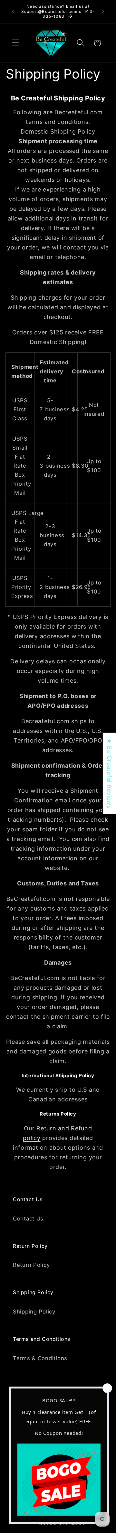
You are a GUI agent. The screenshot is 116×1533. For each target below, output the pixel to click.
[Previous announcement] (13, 12)
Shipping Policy (34, 1311)
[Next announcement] (103, 12)
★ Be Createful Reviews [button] (109, 773)
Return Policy (31, 1265)
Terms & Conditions (40, 1358)
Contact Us (28, 1218)
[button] (15, 42)
